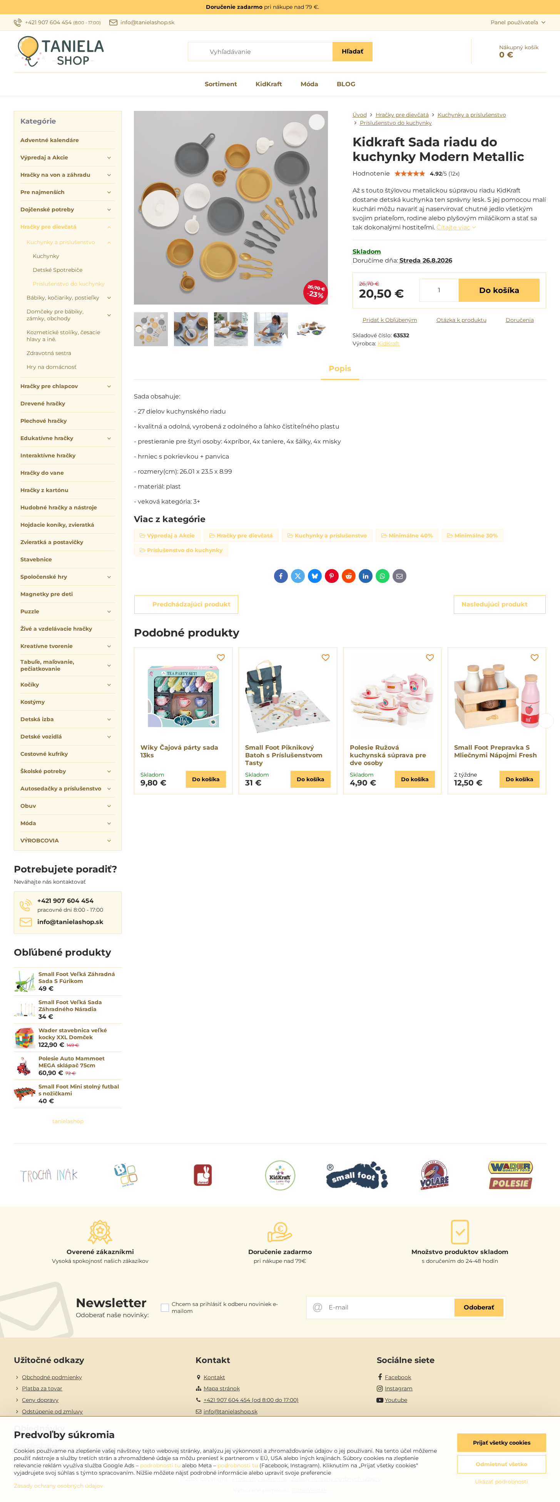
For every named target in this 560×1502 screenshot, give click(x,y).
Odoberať (479, 1307)
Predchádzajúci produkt (191, 604)
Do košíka (499, 290)
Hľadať (352, 51)
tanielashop (68, 1121)
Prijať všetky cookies (501, 1442)
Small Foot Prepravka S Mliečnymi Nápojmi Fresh (495, 751)
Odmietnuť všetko (501, 1464)
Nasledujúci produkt (494, 604)
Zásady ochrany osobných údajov (58, 1485)
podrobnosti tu (160, 1465)
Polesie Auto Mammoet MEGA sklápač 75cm (71, 1062)
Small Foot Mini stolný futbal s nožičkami (78, 1090)
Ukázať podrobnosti (501, 1481)
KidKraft (389, 343)
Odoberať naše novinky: (112, 1315)
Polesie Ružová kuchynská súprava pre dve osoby (388, 755)
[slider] (410, 174)
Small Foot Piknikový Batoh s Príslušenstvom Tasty (284, 755)
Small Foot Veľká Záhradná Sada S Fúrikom (76, 978)
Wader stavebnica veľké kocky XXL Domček (72, 1034)
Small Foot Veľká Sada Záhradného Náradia (70, 1006)
